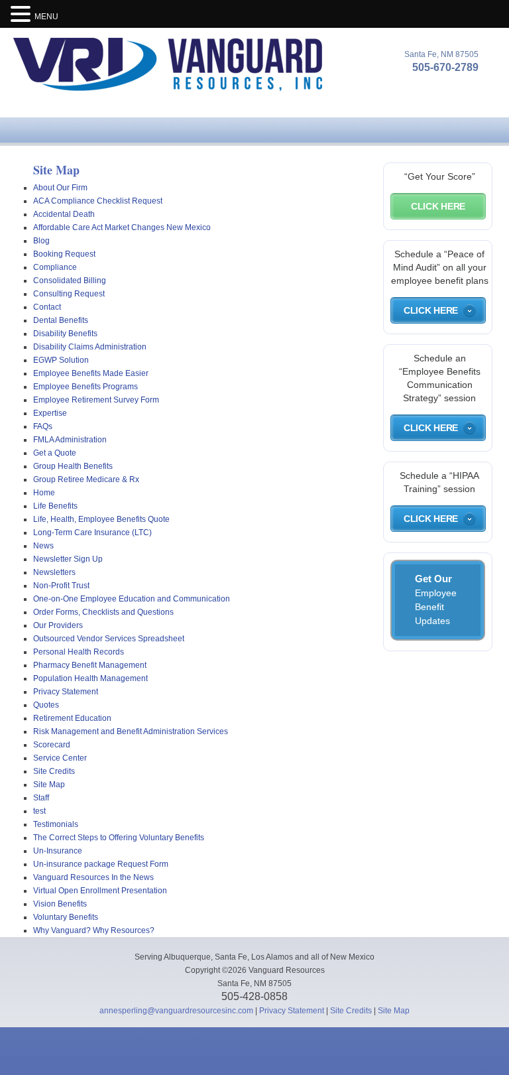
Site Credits (54, 771)
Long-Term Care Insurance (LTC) (92, 532)
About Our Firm (60, 187)
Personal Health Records (78, 652)
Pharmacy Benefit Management (89, 665)
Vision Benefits (60, 904)
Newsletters (54, 572)
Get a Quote (54, 453)
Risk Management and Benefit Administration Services (130, 731)
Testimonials (55, 824)
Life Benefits (55, 506)
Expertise (50, 413)
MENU (46, 16)
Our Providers (58, 625)
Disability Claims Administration (89, 346)
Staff (41, 797)
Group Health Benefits (73, 466)
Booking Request (64, 254)
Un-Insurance (57, 850)
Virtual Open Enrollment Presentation (100, 890)
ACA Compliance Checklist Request (97, 201)
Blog (41, 240)
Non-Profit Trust (61, 585)
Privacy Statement (65, 691)
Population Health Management (90, 678)
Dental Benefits (60, 320)
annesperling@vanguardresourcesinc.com (176, 1010)
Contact (47, 307)
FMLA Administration (70, 439)
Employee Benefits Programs (85, 386)
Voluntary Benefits (65, 917)
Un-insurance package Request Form (100, 864)
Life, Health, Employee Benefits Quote (101, 519)
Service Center (60, 758)
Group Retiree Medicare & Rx (86, 479)
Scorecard (51, 744)
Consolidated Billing (69, 280)
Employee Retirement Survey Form (96, 400)
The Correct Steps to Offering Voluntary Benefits (118, 837)
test (39, 811)
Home (44, 492)
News (43, 545)
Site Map (49, 784)
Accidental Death (64, 214)
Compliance (55, 267)
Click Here (438, 206)
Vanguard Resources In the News (93, 877)
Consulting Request (69, 293)
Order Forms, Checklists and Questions (103, 612)
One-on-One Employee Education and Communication (131, 598)
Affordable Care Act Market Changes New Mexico (122, 227)
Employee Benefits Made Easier (90, 373)
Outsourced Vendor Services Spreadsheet (108, 638)
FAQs (42, 426)
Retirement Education (72, 718)
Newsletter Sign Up (68, 559)
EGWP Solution (61, 360)
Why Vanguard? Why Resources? (93, 930)
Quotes (46, 705)
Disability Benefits (65, 333)
